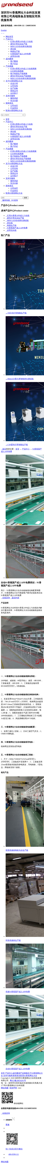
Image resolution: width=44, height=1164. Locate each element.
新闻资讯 (9, 103)
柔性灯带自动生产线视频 (20, 76)
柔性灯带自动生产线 (18, 44)
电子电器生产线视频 (18, 74)
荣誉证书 (14, 91)
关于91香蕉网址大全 (14, 81)
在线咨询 (5, 598)
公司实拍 (14, 86)
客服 (7, 1125)
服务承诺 (14, 98)
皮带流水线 (15, 56)
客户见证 (14, 64)
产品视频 (9, 66)
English (4, 30)
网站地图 (4, 1088)
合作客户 (14, 93)
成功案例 (9, 59)
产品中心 (9, 39)
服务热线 (5, 200)
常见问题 (14, 101)
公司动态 (14, 106)
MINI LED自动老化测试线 (21, 46)
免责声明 (13, 1088)
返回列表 (14, 598)
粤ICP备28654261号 (18, 1080)
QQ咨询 (14, 200)
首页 (7, 119)
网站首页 (9, 37)
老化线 (13, 49)
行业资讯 (14, 108)
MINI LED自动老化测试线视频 (23, 78)
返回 (3, 449)
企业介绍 (14, 83)
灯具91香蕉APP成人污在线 (21, 41)
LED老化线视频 (16, 71)
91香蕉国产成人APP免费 (20, 54)
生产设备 (14, 88)
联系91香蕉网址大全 (14, 110)
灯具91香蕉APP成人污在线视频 (23, 69)
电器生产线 (15, 51)
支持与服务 (10, 96)
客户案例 (14, 61)
